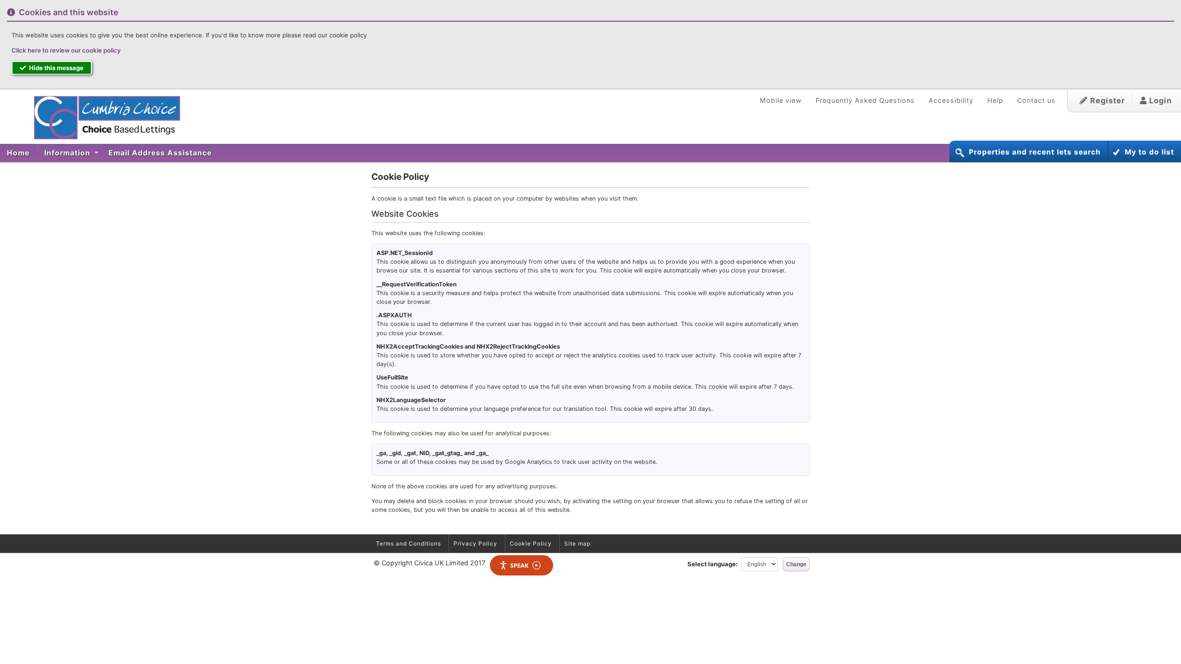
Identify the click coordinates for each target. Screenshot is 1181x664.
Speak (519, 565)
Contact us (1036, 100)
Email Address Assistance (160, 152)
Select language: (712, 564)
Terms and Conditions (408, 543)
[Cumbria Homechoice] (103, 117)
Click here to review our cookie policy (66, 50)
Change (796, 564)
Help (995, 100)
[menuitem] (18, 153)
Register (1106, 100)
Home (18, 152)
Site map (577, 543)
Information (68, 152)
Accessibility (951, 100)
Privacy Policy (475, 543)
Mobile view (781, 100)
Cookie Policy (531, 543)
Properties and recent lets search (1035, 152)
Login (1159, 100)
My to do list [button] (1149, 152)
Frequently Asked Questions (865, 100)
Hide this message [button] (56, 67)
